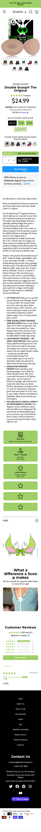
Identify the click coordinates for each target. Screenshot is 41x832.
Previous (2, 38)
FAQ (20, 724)
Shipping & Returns (20, 730)
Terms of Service (20, 740)
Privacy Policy (21, 735)
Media (20, 719)
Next (38, 38)
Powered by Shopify (23, 811)
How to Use (20, 709)
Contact (20, 745)
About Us (20, 704)
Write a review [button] (20, 657)
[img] (9, 673)
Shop (20, 699)
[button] (4, 12)
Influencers (20, 714)
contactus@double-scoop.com (20, 762)
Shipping (9, 107)
